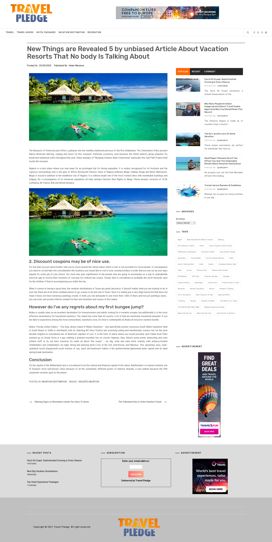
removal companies (197, 289)
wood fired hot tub (185, 313)
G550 (231, 258)
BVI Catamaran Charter (186, 246)
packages (226, 276)
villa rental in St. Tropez (228, 301)
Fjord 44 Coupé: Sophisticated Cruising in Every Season (54, 460)
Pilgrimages (198, 283)
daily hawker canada (227, 252)
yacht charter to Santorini (226, 313)
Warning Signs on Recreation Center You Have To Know (62, 401)
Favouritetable (196, 258)
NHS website (182, 276)
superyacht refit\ (224, 295)
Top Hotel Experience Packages (43, 482)
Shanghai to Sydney (226, 289)
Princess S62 (212, 283)
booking (221, 240)
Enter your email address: (136, 471)
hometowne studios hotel (227, 264)
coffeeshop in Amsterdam (187, 252)
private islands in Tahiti (230, 283)
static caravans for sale (204, 295)
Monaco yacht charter (220, 270)
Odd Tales (195, 276)
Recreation (94, 32)
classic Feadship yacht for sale (220, 246)
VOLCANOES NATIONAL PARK (188, 307)
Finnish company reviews (215, 258)
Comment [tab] (210, 71)
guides (210, 264)
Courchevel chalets (208, 252)
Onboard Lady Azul (211, 276)
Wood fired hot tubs (204, 313)
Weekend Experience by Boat (214, 307)
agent (180, 240)
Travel (10, 32)
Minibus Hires (202, 270)
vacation (94, 381)
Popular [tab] (183, 71)
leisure (189, 270)
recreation (181, 289)
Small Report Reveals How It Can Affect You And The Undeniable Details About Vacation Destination (222, 161)
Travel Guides (25, 32)
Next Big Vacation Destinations (42, 471)
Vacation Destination (72, 32)
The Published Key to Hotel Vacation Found (139, 401)
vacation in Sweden (208, 301)
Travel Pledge (143, 480)
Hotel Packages (46, 32)
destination (182, 258)
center (201, 246)
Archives (180, 219)
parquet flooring (183, 283)
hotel (179, 270)
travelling (181, 301)
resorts (83, 381)
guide (201, 264)
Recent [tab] (196, 71)
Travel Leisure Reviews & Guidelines (222, 185)
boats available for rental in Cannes (200, 240)
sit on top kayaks (184, 295)
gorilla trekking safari (186, 264)
